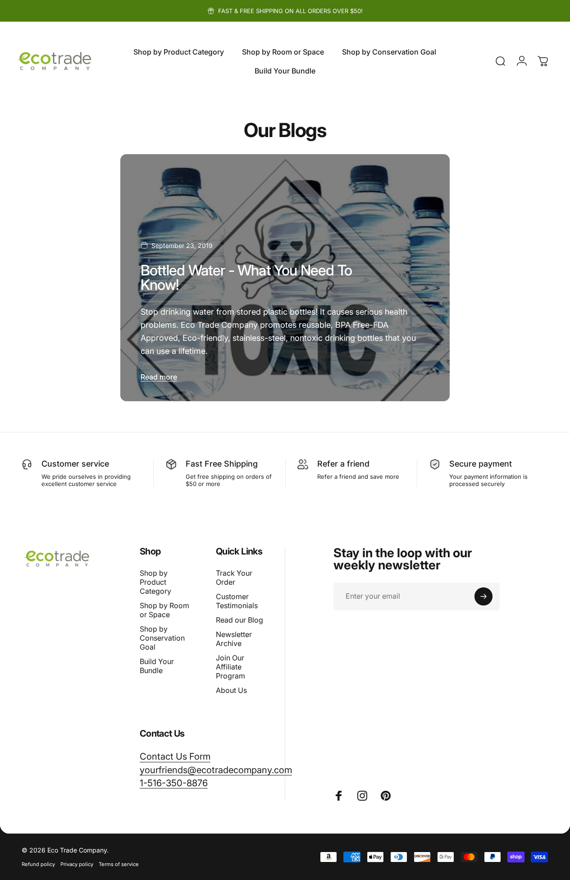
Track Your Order (234, 577)
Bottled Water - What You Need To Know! (246, 277)
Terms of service (119, 864)
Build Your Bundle (157, 666)
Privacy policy (76, 864)
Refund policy (38, 864)
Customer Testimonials (237, 601)
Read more (159, 376)
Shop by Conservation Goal (162, 637)
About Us (231, 690)
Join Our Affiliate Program (230, 666)
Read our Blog (239, 619)
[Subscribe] (483, 596)
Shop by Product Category (155, 582)
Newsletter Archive (234, 639)
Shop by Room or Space (164, 610)
